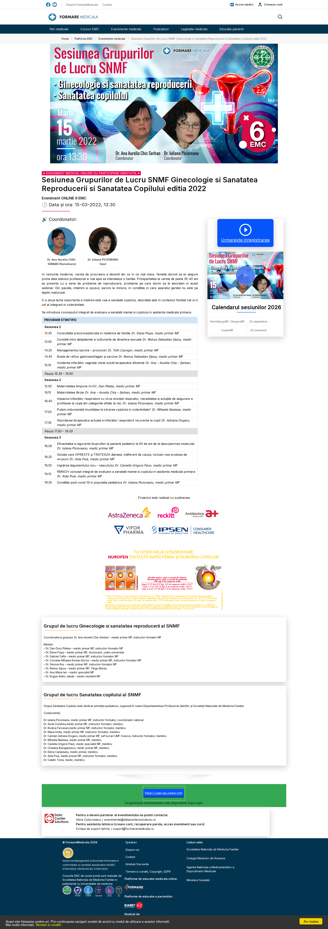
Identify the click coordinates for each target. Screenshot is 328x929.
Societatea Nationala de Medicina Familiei (88, 879)
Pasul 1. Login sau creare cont (163, 793)
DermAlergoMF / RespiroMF (227, 321)
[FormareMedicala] (74, 17)
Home (65, 38)
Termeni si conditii (48, 924)
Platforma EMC (84, 38)
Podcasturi (161, 29)
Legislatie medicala (194, 29)
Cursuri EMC (89, 29)
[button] (241, 4)
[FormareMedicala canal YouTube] (54, 4)
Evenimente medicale (126, 29)
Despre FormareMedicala (82, 4)
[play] (245, 275)
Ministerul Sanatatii (198, 880)
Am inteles (311, 921)
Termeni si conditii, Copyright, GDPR (148, 871)
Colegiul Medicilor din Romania (206, 858)
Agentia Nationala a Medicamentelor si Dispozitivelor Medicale (210, 869)
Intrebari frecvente (137, 864)
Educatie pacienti (231, 29)
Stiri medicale (58, 29)
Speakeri (131, 842)
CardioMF (227, 330)
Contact (107, 4)
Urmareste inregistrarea (245, 239)
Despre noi (132, 849)
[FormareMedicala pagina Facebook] (48, 4)
